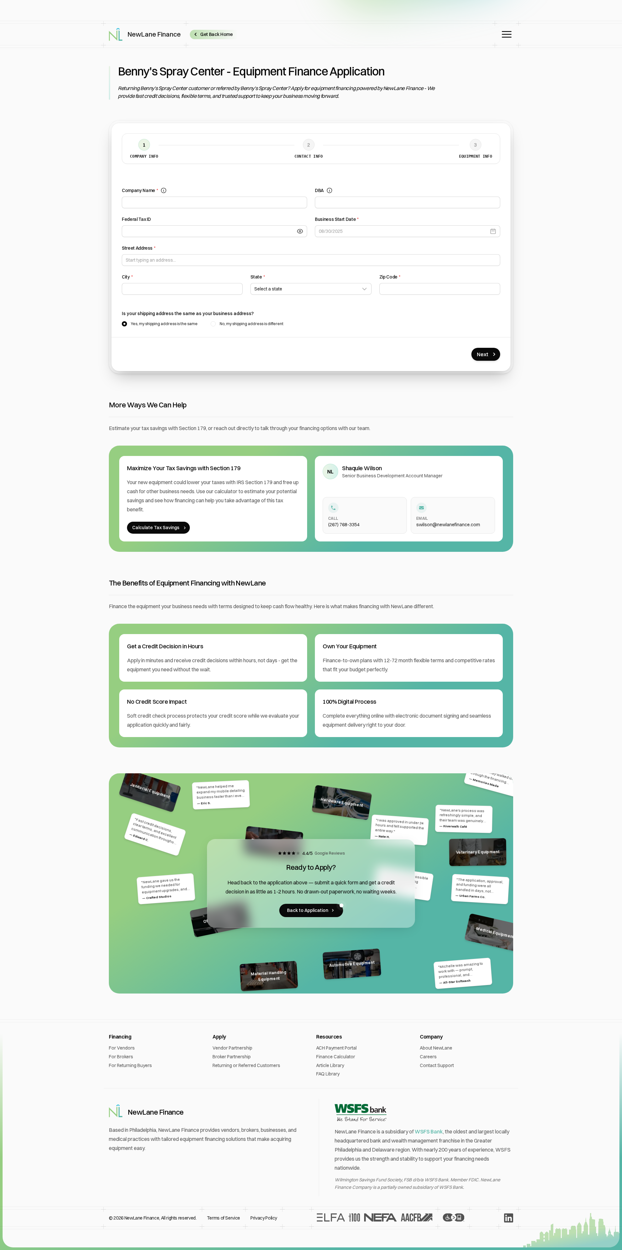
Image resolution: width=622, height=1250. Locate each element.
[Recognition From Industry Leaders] (375, 1218)
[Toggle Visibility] (302, 231)
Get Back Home (216, 34)
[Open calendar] (495, 231)
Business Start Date (337, 219)
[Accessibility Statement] (453, 1218)
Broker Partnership (232, 1057)
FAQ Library (328, 1074)
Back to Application (307, 910)
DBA (319, 190)
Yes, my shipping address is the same (164, 323)
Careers (428, 1057)
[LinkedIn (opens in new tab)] (508, 1218)
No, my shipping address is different (251, 323)
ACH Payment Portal (336, 1048)
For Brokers (121, 1057)
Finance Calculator (335, 1057)
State (257, 277)
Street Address (139, 248)
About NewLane (436, 1048)
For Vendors (122, 1048)
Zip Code (389, 277)
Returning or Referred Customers (246, 1065)
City (127, 277)
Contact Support (437, 1065)
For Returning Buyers (130, 1065)
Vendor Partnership (232, 1048)
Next (482, 354)
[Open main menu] (506, 34)
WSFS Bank (429, 1131)
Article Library (330, 1065)
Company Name (140, 190)
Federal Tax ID (136, 219)
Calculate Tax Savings (155, 527)
